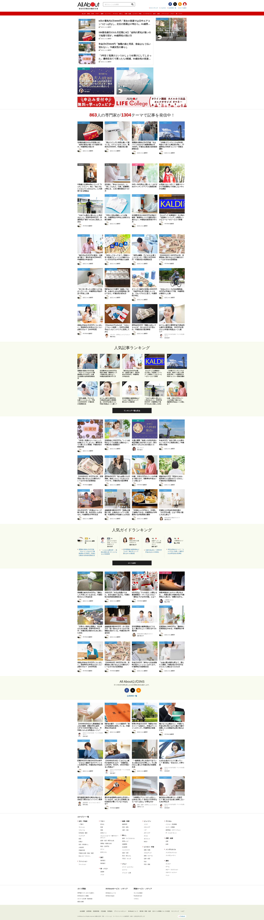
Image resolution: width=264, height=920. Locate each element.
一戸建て (81, 824)
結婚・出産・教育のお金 (107, 840)
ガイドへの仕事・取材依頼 (84, 898)
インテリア (82, 836)
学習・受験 (147, 864)
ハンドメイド (126, 850)
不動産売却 (82, 850)
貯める (102, 824)
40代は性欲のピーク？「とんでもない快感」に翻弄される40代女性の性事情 (176, 551)
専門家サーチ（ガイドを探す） (86, 893)
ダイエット (147, 838)
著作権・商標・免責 (145, 911)
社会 (145, 861)
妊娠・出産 (125, 853)
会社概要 (82, 911)
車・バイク (179, 13)
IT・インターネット (171, 833)
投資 (101, 827)
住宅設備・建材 (83, 833)
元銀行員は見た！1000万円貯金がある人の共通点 (154, 551)
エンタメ (168, 863)
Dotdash (182, 916)
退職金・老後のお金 (106, 843)
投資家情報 (96, 911)
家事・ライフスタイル (128, 838)
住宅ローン (103, 833)
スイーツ (124, 870)
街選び (80, 841)
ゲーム (167, 866)
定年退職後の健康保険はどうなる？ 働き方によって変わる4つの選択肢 (131, 551)
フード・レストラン (127, 867)
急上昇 (84, 13)
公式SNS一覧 (172, 8)
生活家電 (124, 847)
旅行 (154, 13)
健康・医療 (125, 821)
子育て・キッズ (126, 858)
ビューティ (108, 13)
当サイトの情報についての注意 (161, 911)
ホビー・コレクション (172, 869)
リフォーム (82, 830)
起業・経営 (147, 858)
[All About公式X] (175, 4)
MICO (145, 841)
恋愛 (167, 841)
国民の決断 (80, 901)
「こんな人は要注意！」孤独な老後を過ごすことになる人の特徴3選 (109, 552)
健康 (102, 13)
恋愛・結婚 (128, 13)
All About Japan (110, 896)
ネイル (146, 836)
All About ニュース (111, 893)
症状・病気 (125, 827)
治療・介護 (125, 830)
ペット (167, 875)
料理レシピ (125, 841)
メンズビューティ (171, 855)
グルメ (172, 13)
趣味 (158, 13)
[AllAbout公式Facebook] (170, 4)
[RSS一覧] (180, 4)
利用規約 (109, 911)
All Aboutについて (133, 911)
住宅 (92, 13)
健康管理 (124, 824)
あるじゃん (103, 852)
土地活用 (81, 847)
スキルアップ (147, 853)
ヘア (145, 830)
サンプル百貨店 (138, 893)
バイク (102, 874)
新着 (88, 13)
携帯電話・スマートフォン (173, 830)
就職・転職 (147, 850)
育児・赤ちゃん (126, 855)
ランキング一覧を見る (132, 411)
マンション (82, 827)
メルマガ (163, 8)
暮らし (121, 13)
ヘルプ (182, 911)
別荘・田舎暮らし (84, 844)
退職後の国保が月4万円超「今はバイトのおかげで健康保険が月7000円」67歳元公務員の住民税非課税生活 (87, 552)
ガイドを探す (183, 8)
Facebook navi (138, 896)
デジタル (115, 13)
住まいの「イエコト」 (85, 856)
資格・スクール (148, 855)
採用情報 (88, 911)
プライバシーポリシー (120, 911)
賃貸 (80, 838)
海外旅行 (102, 860)
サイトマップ (154, 8)
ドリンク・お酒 (126, 872)
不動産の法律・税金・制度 (86, 853)
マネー (97, 13)
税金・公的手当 (104, 846)
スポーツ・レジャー (171, 872)
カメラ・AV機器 (170, 827)
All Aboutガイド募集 (83, 896)
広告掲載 (103, 911)
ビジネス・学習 (137, 13)
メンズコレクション (171, 852)
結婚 (167, 844)
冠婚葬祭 (124, 844)
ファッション (165, 13)
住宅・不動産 (83, 821)
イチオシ (136, 898)
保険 (101, 830)
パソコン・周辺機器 (171, 824)
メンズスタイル (147, 13)
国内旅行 (102, 863)
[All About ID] (185, 4)
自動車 (102, 871)
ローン (102, 849)
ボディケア (147, 833)
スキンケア (147, 827)
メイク (146, 824)
